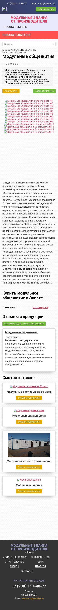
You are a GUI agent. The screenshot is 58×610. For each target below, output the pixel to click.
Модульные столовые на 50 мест (29, 391)
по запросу (40, 307)
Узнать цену (11, 91)
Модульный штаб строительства (29, 461)
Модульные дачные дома (29, 415)
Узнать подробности (29, 397)
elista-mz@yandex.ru (33, 598)
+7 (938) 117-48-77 (17, 3)
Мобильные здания (29, 485)
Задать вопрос (46, 9)
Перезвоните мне (44, 91)
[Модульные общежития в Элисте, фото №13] (29, 132)
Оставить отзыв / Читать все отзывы (24, 323)
